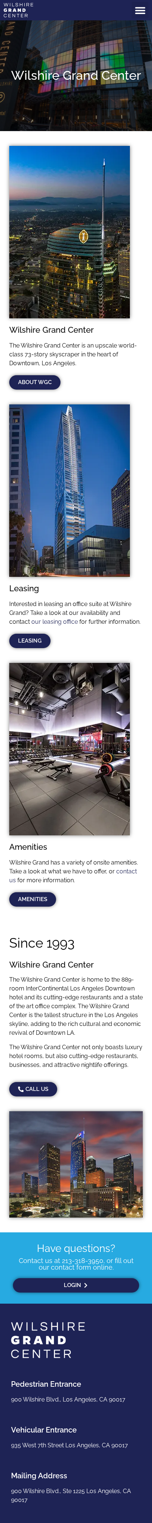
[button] (140, 10)
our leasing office (54, 621)
